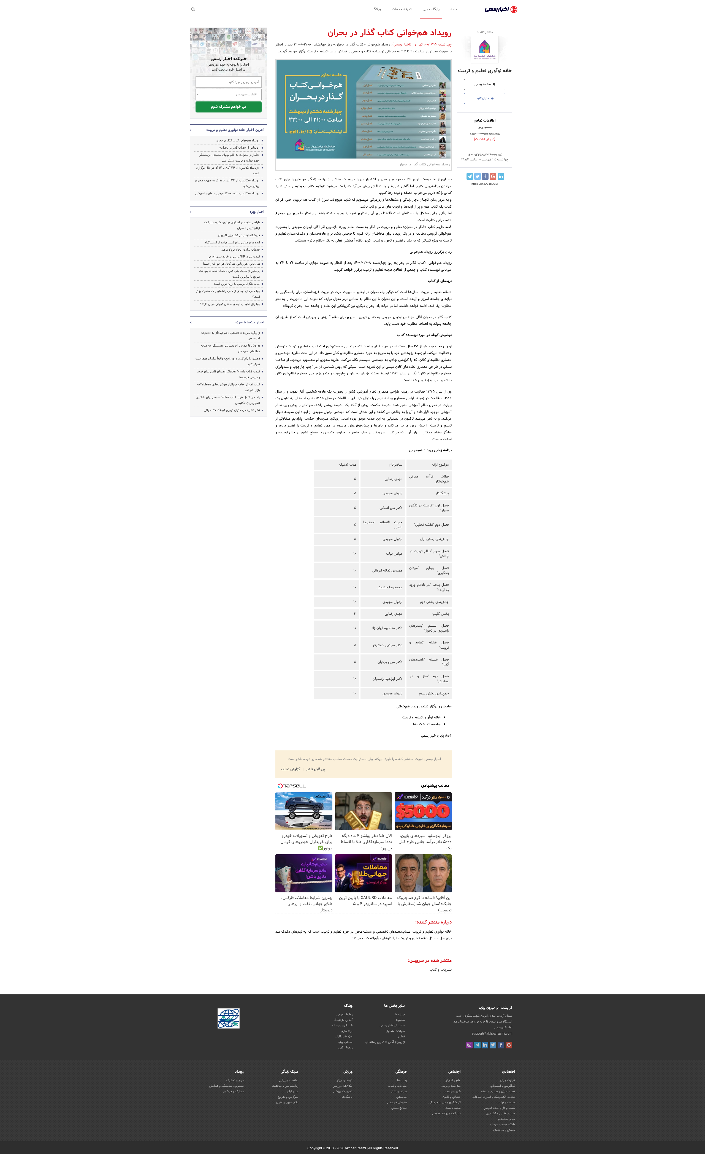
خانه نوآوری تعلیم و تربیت (485, 71)
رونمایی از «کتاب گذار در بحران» (239, 147)
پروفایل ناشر (315, 769)
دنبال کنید (483, 98)
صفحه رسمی (483, 84)
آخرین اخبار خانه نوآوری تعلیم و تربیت (235, 130)
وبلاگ (377, 9)
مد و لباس (292, 1091)
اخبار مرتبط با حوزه (249, 323)
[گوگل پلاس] (509, 1045)
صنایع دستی (399, 1107)
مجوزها (400, 1020)
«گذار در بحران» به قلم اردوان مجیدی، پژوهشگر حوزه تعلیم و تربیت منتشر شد (229, 157)
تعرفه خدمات (401, 9)
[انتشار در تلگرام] (470, 176)
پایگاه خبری (431, 9)
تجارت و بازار (507, 1080)
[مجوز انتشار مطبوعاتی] (229, 1019)
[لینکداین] (485, 1045)
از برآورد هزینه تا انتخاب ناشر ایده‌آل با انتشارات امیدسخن (230, 336)
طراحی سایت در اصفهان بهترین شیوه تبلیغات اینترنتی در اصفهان (232, 225)
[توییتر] (493, 1045)
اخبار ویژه (257, 212)
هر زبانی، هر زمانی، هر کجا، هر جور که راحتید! (231, 263)
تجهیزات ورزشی (342, 1091)
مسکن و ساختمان (504, 1130)
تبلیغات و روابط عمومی (446, 1113)
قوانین (401, 1036)
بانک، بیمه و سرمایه (502, 1124)
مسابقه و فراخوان (233, 1091)
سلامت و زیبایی (288, 1080)
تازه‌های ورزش (344, 1080)
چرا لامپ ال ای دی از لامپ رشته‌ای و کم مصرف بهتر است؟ (228, 294)
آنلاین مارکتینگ (342, 1020)
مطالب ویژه (345, 1042)
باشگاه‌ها (346, 1096)
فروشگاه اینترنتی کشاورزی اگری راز (239, 235)
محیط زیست (453, 1107)
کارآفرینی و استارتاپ (502, 1085)
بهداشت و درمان (451, 1085)
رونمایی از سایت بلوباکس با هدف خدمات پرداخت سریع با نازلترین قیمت (229, 274)
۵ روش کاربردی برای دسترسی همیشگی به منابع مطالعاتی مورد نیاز (230, 348)
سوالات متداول (395, 1031)
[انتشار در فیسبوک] (485, 176)
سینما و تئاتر (399, 1091)
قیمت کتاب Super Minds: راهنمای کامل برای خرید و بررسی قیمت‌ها (228, 374)
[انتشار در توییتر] (477, 176)
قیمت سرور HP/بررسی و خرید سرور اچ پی (234, 256)
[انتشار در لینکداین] (501, 176)
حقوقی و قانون (452, 1096)
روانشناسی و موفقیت (285, 1085)
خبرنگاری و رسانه (342, 1025)
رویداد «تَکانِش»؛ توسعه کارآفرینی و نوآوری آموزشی (227, 193)
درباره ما (400, 1014)
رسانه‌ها (402, 1080)
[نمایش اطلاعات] (484, 139)
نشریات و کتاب (441, 970)
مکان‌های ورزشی (342, 1085)
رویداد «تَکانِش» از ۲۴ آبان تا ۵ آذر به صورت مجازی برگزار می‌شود (227, 183)
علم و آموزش (453, 1080)
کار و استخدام (506, 1119)
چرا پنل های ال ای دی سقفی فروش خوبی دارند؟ (230, 304)
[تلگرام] (477, 1045)
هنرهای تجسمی (397, 1102)
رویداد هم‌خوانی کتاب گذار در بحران (237, 140)
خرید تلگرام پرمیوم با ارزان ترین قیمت (236, 283)
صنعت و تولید (506, 1102)
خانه (454, 9)
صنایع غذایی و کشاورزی (500, 1113)
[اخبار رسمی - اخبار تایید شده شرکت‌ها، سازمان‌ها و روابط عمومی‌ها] (501, 9)
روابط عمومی (344, 1014)
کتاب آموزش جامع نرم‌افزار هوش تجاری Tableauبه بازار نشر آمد (228, 387)
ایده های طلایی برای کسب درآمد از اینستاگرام (232, 242)
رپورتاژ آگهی (345, 1047)
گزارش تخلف (291, 769)
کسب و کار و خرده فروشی (499, 1107)
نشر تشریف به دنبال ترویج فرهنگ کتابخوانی (232, 410)
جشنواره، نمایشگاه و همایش (226, 1085)
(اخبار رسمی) (402, 45)
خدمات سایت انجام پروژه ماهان (240, 249)
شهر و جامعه (453, 1091)
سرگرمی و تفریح (288, 1096)
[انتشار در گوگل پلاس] (493, 176)
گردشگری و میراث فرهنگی (445, 1102)
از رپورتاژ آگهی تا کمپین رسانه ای (385, 1042)
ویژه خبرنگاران (343, 1036)
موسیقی (401, 1096)
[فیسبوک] (501, 1045)
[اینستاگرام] (469, 1045)
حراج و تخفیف (235, 1080)
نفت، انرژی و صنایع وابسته (498, 1091)
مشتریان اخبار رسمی (392, 1025)
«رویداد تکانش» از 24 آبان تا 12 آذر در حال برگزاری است (227, 170)
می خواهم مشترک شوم (228, 107)
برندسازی (346, 1031)
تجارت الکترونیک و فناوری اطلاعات (493, 1096)
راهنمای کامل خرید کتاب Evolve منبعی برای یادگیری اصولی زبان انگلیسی (228, 400)
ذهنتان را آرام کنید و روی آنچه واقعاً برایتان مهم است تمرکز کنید (228, 361)
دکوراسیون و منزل (287, 1102)
